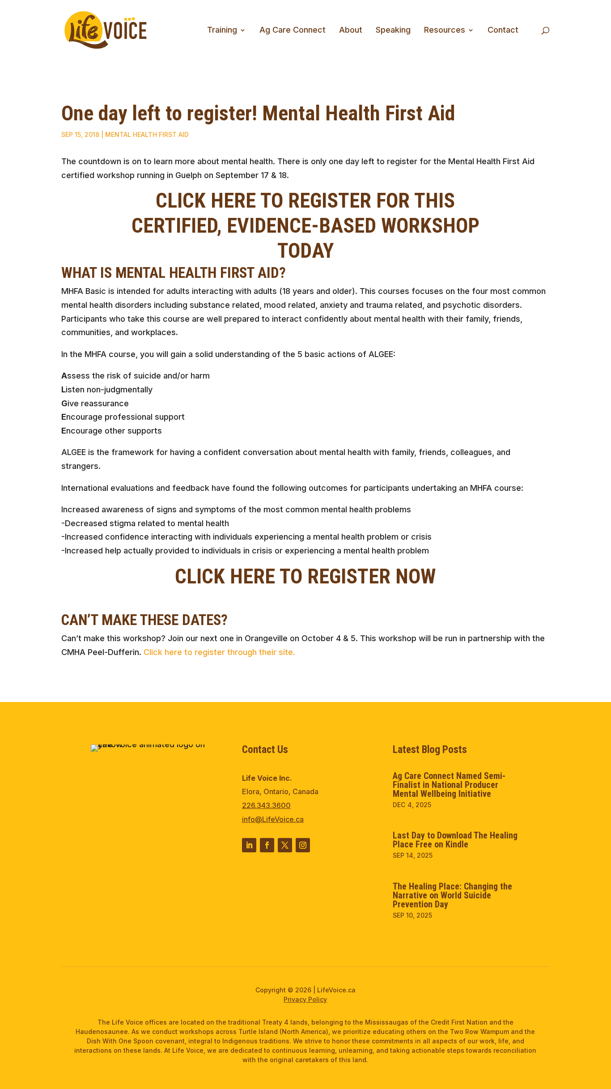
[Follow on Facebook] (267, 845)
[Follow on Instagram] (303, 845)
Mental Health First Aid (147, 134)
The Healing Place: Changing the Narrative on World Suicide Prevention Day (452, 895)
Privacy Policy (305, 999)
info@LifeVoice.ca (273, 819)
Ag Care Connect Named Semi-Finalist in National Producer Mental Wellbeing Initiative (449, 784)
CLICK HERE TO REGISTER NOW (305, 576)
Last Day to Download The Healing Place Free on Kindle (455, 840)
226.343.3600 (266, 805)
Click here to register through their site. (219, 652)
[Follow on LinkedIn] (249, 845)
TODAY (305, 250)
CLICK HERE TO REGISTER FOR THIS (305, 200)
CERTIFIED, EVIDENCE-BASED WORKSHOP (305, 225)
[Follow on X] (285, 845)
